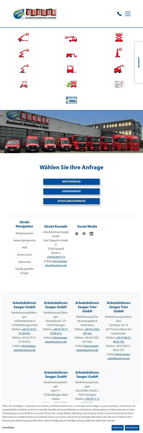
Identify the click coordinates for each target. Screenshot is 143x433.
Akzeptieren (132, 427)
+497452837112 (56, 257)
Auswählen (8, 427)
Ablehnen (117, 427)
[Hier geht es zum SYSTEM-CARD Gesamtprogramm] (138, 62)
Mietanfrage (71, 181)
